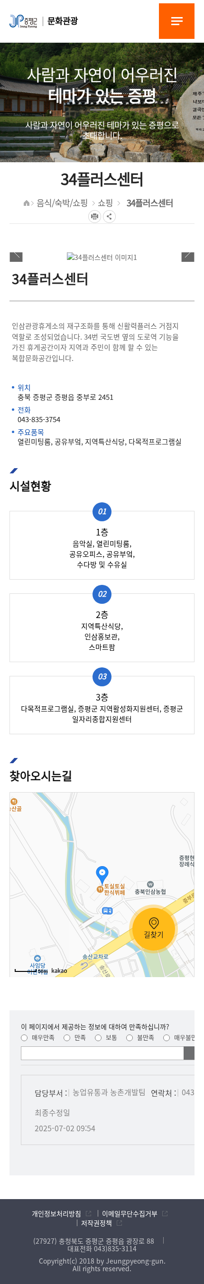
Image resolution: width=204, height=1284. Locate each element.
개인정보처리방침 (56, 1213)
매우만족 (42, 1037)
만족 (79, 1037)
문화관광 (62, 20)
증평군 (23, 21)
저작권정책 (96, 1223)
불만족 (144, 1037)
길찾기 (154, 934)
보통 (110, 1037)
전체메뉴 (177, 21)
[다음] (188, 252)
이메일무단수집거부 (130, 1213)
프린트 (94, 216)
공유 (109, 216)
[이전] (16, 252)
